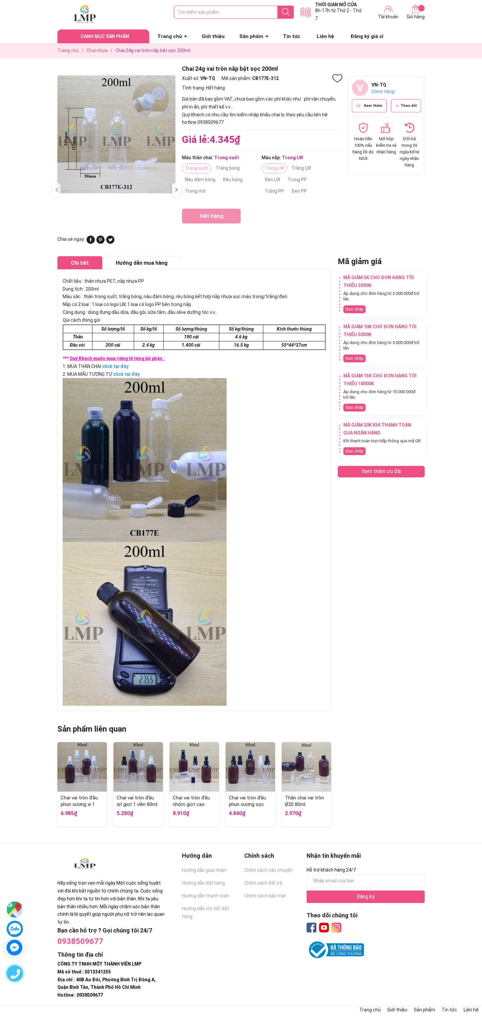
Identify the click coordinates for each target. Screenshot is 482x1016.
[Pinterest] (100, 242)
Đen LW (272, 179)
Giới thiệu (213, 36)
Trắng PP (274, 191)
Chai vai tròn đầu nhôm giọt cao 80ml (191, 804)
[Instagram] (336, 927)
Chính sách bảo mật (265, 895)
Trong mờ (195, 191)
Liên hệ (325, 36)
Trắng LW (301, 168)
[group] (116, 134)
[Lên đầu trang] (464, 985)
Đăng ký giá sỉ (367, 36)
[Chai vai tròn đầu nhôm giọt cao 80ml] (194, 767)
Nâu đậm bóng (200, 179)
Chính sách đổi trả (263, 883)
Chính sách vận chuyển (268, 870)
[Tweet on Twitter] (110, 242)
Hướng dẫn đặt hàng (203, 883)
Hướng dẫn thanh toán (205, 895)
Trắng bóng (228, 168)
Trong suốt (196, 168)
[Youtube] (324, 927)
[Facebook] (311, 927)
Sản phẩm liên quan (91, 729)
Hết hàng (211, 218)
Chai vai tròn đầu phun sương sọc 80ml (247, 804)
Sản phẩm (251, 36)
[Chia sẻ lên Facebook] (91, 242)
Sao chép (354, 309)
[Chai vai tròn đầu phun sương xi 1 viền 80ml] (82, 767)
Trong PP (297, 179)
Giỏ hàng (416, 16)
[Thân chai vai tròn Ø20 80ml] (306, 767)
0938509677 (80, 941)
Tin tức (291, 36)
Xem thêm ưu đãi (381, 471)
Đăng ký (365, 896)
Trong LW (274, 168)
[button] (176, 189)
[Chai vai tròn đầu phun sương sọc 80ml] (250, 767)
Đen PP (299, 191)
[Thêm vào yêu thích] (337, 78)
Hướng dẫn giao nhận (204, 870)
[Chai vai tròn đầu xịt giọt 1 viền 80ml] (138, 767)
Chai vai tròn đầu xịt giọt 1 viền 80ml (137, 801)
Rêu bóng (233, 179)
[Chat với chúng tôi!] (14, 947)
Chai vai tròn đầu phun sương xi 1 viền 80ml (79, 804)
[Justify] (286, 12)
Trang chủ (169, 36)
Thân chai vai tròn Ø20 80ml (304, 801)
